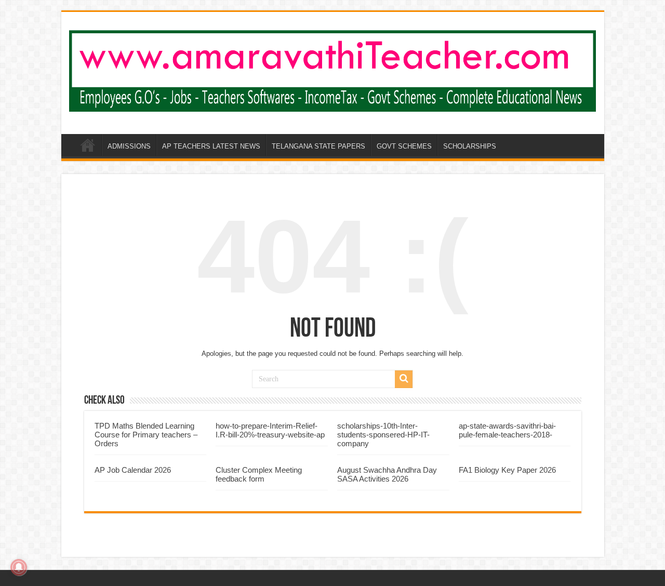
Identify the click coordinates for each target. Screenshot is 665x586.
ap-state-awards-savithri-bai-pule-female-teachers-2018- (507, 430)
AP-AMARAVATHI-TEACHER (87, 145)
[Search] (404, 379)
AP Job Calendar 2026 (133, 469)
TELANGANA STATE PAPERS (318, 146)
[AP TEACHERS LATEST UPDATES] (332, 69)
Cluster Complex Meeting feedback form (259, 474)
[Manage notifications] (18, 567)
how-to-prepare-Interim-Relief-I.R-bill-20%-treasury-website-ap (270, 430)
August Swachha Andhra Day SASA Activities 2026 (387, 474)
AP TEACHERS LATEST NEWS (211, 146)
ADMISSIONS (129, 146)
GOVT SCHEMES (404, 146)
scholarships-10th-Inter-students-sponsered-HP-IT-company (383, 434)
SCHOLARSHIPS (469, 146)
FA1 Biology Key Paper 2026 (507, 469)
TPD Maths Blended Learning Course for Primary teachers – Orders (146, 434)
